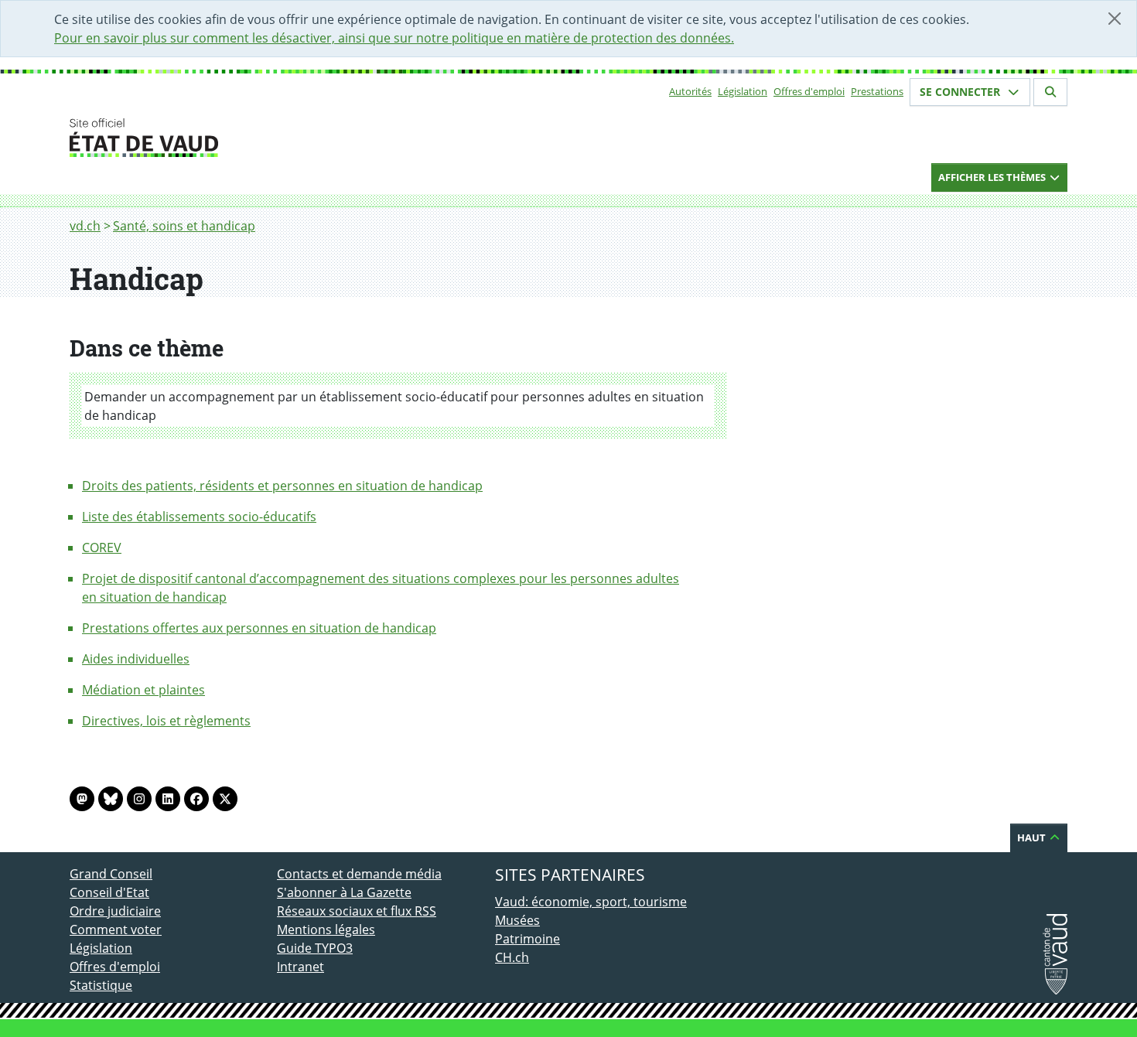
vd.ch (85, 225)
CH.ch (512, 957)
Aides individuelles (136, 658)
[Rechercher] (1050, 92)
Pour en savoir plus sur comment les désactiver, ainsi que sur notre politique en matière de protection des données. (394, 37)
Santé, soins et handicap (184, 225)
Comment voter (116, 929)
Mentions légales (326, 929)
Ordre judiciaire (115, 910)
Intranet (300, 966)
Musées (517, 920)
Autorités (690, 91)
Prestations (877, 91)
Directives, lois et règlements (166, 720)
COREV (101, 547)
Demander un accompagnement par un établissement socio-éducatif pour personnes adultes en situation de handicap (394, 406)
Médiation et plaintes (143, 689)
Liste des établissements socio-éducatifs (199, 516)
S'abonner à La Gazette (344, 892)
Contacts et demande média (359, 873)
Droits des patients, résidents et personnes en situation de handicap (282, 485)
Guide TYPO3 (315, 948)
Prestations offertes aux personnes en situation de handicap (259, 627)
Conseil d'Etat (109, 892)
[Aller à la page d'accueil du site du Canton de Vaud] (271, 137)
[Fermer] (1114, 18)
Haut (1032, 837)
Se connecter (961, 91)
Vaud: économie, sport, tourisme (591, 901)
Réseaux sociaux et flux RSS (356, 910)
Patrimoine (527, 938)
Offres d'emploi (809, 91)
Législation (742, 91)
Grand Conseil (111, 873)
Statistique (101, 985)
